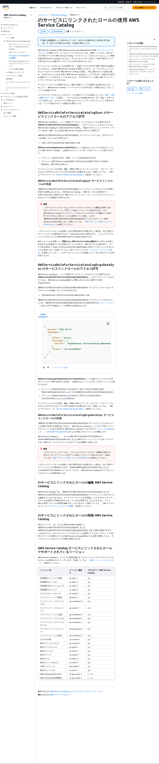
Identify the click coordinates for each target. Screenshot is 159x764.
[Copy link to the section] (36, 112)
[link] (75, 15)
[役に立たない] (48, 367)
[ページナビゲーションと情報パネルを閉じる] (154, 39)
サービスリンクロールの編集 (61, 506)
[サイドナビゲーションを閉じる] (31, 15)
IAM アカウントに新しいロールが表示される (71, 458)
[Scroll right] (86, 7)
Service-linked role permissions (69, 174)
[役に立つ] (44, 367)
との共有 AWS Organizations (56, 431)
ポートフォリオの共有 (103, 429)
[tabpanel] (76, 345)
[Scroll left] (27, 7)
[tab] (43, 314)
